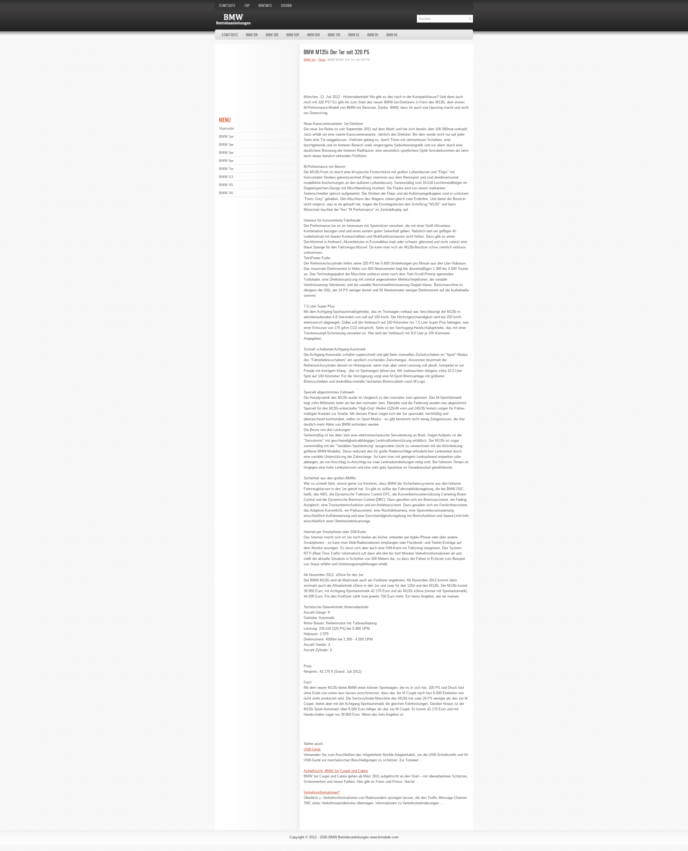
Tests (321, 59)
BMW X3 (353, 34)
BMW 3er (272, 34)
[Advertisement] (386, 77)
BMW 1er (252, 34)
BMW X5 (372, 34)
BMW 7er (334, 34)
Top (247, 5)
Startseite (227, 5)
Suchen (286, 5)
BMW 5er (292, 34)
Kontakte (265, 5)
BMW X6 (391, 34)
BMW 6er (313, 34)
